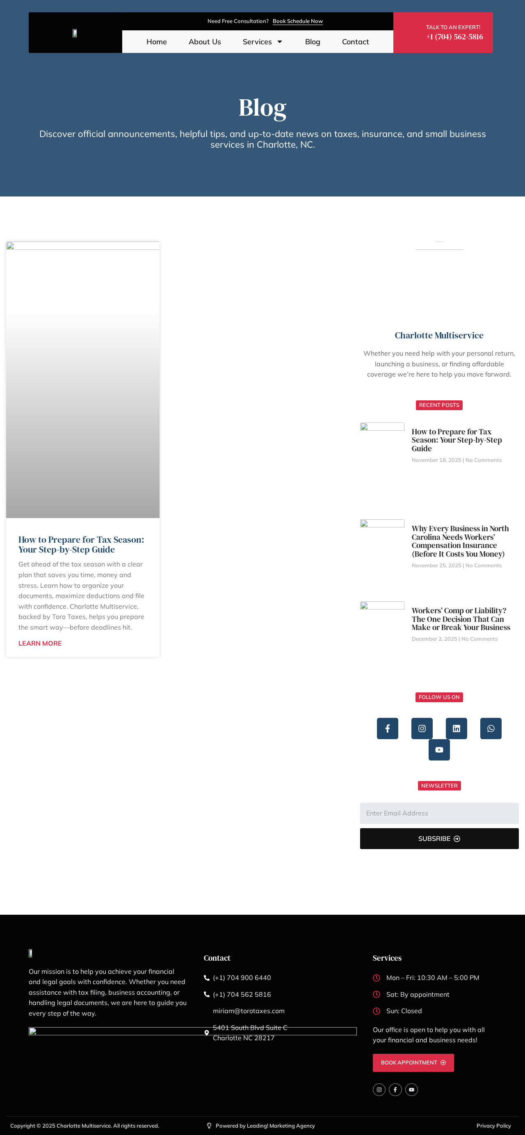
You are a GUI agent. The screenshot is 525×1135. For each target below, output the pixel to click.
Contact (355, 41)
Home (156, 41)
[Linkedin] (456, 728)
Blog (312, 41)
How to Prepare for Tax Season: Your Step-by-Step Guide (81, 544)
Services (257, 41)
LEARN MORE (40, 643)
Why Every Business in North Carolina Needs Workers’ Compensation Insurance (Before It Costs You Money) (460, 541)
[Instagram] (422, 728)
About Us (205, 41)
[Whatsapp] (491, 728)
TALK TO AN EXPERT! (453, 27)
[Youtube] (439, 749)
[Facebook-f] (387, 728)
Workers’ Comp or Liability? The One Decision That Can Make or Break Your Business (461, 619)
